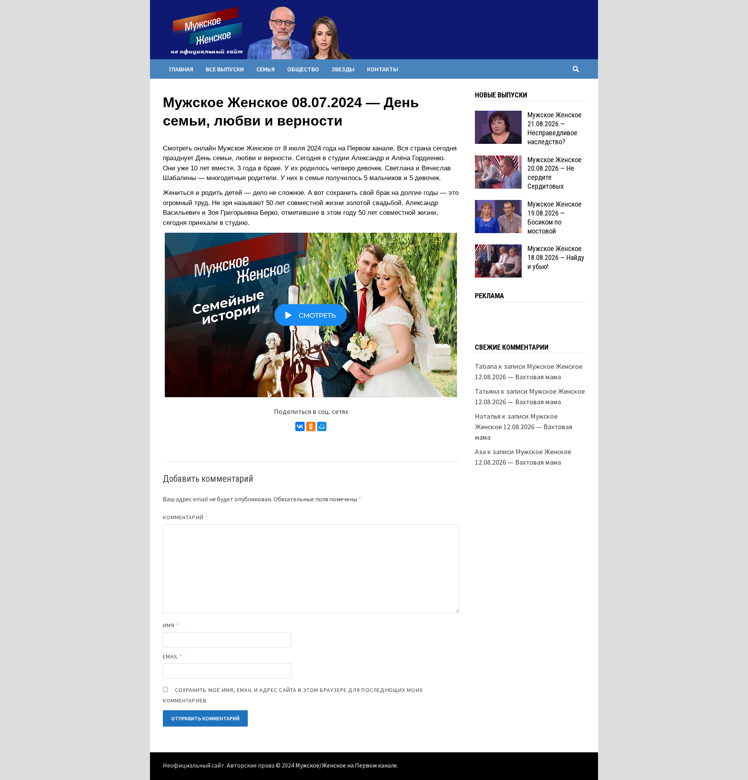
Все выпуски (225, 69)
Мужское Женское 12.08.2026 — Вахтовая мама (523, 427)
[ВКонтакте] (300, 426)
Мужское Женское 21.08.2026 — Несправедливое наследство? (554, 128)
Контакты (382, 69)
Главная (181, 69)
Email (173, 656)
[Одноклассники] (311, 426)
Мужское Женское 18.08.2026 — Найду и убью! (555, 257)
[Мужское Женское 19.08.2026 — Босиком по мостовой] (498, 205)
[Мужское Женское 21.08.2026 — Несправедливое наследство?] (498, 115)
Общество (303, 69)
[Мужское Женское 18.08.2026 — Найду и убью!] (498, 249)
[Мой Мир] (321, 426)
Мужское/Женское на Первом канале (346, 765)
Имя (171, 625)
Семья (265, 69)
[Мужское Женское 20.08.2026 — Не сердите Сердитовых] (498, 160)
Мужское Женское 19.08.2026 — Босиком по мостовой (554, 217)
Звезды (343, 69)
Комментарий (185, 517)
